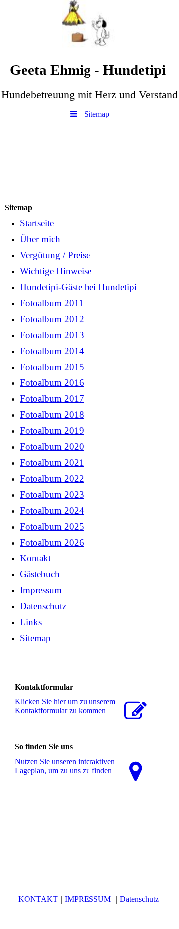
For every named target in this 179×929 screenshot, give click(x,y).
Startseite (37, 223)
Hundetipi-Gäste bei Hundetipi (78, 287)
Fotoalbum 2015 (52, 367)
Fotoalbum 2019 (52, 430)
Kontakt (35, 558)
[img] (89, 27)
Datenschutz (43, 606)
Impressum (41, 590)
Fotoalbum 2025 (52, 526)
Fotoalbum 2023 (52, 494)
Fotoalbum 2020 (52, 446)
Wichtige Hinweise (55, 271)
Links (31, 622)
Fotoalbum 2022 (52, 478)
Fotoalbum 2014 (52, 351)
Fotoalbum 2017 (52, 398)
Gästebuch (40, 574)
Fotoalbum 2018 (52, 414)
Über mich (40, 239)
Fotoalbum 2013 (52, 335)
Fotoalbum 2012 (52, 319)
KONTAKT (38, 899)
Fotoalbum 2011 (52, 303)
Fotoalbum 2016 (52, 382)
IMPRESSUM (89, 899)
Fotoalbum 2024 (52, 510)
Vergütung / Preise (55, 255)
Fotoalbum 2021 (52, 462)
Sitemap (35, 638)
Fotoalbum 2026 (52, 542)
